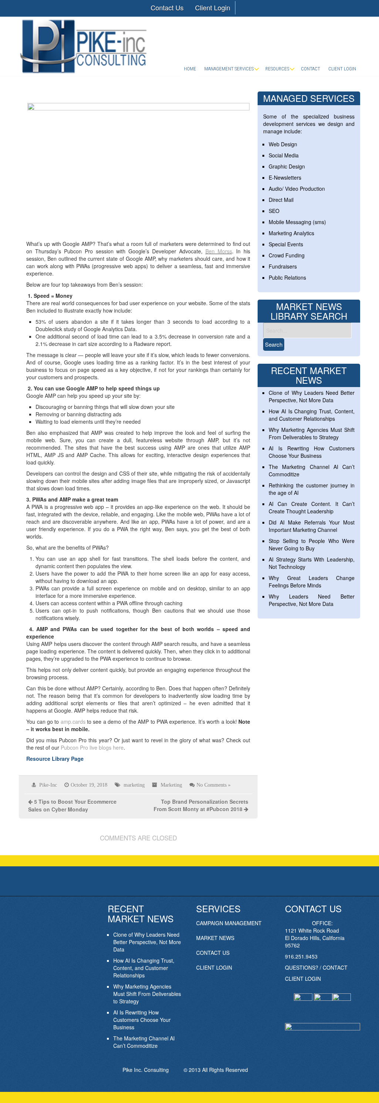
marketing (134, 784)
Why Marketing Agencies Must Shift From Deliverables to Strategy (311, 433)
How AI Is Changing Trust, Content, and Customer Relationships (311, 414)
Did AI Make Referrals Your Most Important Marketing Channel (311, 526)
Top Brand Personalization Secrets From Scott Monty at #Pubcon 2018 (201, 805)
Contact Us (167, 7)
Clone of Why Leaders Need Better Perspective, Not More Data (311, 396)
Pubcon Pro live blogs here (92, 747)
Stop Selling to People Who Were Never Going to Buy (311, 544)
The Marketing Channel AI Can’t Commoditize (144, 1041)
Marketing (171, 784)
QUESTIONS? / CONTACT (316, 967)
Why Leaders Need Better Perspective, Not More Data (311, 600)
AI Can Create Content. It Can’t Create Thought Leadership (311, 507)
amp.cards (73, 721)
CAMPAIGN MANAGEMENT (229, 923)
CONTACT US (212, 952)
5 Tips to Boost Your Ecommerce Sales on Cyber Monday (72, 805)
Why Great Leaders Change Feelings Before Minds (311, 581)
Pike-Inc (48, 784)
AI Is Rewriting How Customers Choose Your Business (311, 451)
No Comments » (214, 784)
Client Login (212, 7)
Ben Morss (218, 251)
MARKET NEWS (215, 938)
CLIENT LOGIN (214, 967)
